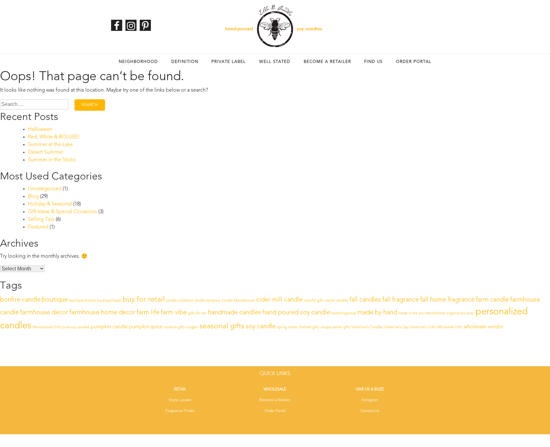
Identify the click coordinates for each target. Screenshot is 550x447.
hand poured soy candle (296, 313)
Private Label (228, 62)
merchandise (435, 313)
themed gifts (309, 327)
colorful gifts (314, 301)
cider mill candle (279, 300)
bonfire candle (20, 300)
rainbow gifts (174, 327)
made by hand (377, 313)
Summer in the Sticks (51, 160)
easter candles (336, 301)
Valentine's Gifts (423, 327)
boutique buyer (109, 301)
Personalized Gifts (46, 327)
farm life (148, 313)
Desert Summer (45, 152)
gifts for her (197, 313)
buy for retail (144, 300)
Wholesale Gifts (449, 327)
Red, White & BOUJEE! (54, 137)
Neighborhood (138, 62)
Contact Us (370, 411)
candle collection (179, 301)
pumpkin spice (146, 327)
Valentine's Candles (367, 327)
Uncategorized (44, 189)
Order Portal (413, 62)
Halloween (40, 129)
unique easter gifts (335, 327)
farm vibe (174, 313)
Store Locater (180, 400)
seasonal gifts (222, 326)
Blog (33, 196)
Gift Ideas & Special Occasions (62, 211)
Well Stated (274, 62)
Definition (184, 62)
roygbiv (192, 327)
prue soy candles (76, 327)
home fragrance (343, 313)
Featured (38, 227)
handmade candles (234, 313)
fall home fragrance (447, 300)
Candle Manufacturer (238, 301)
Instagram (370, 400)
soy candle (261, 327)
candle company (207, 301)
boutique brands (82, 301)
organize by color (460, 313)
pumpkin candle (109, 327)
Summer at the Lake (50, 144)
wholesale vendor (484, 327)
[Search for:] (34, 104)
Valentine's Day (396, 327)
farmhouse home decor (102, 313)
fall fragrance (400, 300)
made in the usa (411, 313)
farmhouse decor (44, 313)
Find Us (373, 62)
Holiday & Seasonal (50, 204)
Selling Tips (41, 219)
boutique (55, 300)
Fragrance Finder (180, 411)
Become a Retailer (327, 62)
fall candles (365, 300)
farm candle (492, 300)
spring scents (287, 327)
